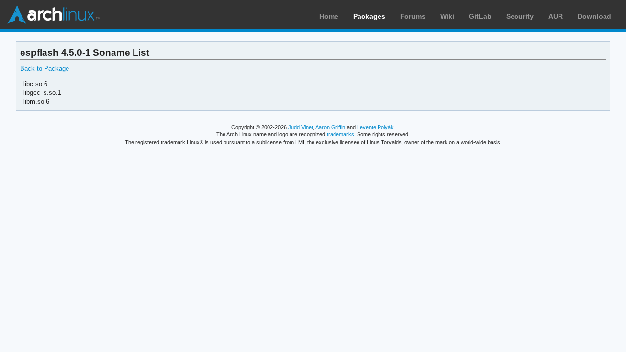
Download (594, 16)
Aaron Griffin (330, 127)
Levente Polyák (375, 127)
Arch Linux (53, 14)
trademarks (340, 134)
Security (520, 16)
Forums (412, 16)
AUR (555, 16)
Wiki (447, 16)
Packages (369, 16)
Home (328, 16)
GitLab (480, 16)
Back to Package (44, 68)
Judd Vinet (300, 127)
